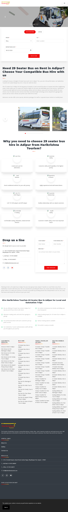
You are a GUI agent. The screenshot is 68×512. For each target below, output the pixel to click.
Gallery (3, 447)
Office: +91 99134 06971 (10, 259)
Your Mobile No (58, 240)
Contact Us (4, 450)
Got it (6, 507)
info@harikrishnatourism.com (11, 263)
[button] (5, 17)
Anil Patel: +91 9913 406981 (10, 256)
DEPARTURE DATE (11, 47)
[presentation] (5, 119)
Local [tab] (40, 32)
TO (37, 37)
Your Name (42, 240)
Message (41, 249)
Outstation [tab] (30, 32)
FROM (8, 37)
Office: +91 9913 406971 (9, 467)
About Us (4, 443)
